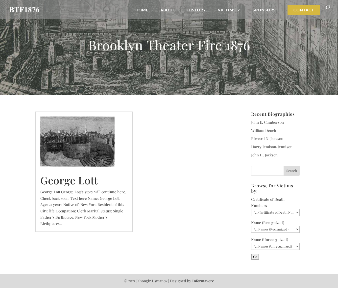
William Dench (263, 130)
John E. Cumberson (267, 122)
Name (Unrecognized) (269, 239)
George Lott (69, 180)
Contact (303, 10)
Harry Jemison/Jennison (271, 146)
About (167, 10)
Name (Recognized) (267, 222)
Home (141, 10)
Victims (227, 10)
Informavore (203, 280)
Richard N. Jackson (267, 138)
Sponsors (264, 10)
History (196, 10)
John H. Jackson (264, 154)
